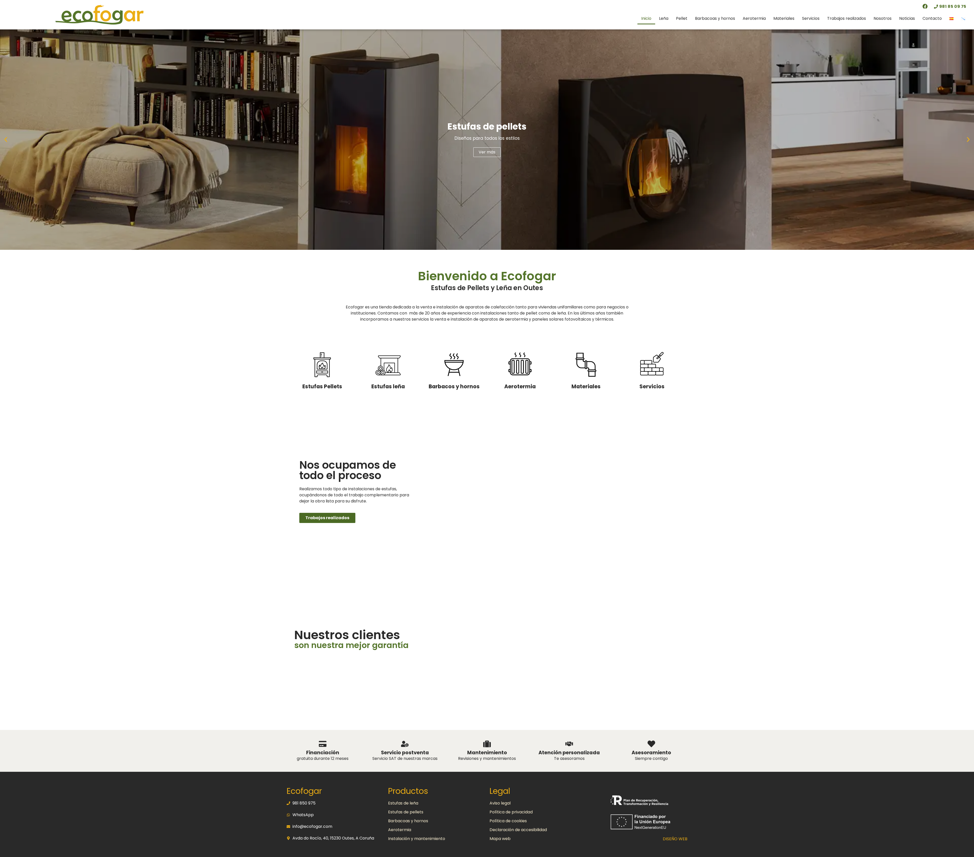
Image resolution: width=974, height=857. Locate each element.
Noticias (907, 18)
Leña (663, 18)
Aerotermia (754, 18)
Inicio (646, 18)
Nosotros (883, 18)
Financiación (322, 752)
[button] (6, 139)
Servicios (811, 18)
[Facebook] (925, 6)
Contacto (932, 18)
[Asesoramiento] (651, 744)
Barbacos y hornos (454, 386)
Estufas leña (388, 386)
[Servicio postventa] (405, 744)
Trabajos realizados (846, 18)
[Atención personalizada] (569, 744)
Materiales (783, 18)
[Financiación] (322, 744)
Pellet (681, 18)
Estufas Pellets (322, 386)
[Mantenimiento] (487, 744)
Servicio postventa (405, 752)
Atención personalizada (569, 752)
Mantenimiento (487, 752)
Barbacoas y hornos (715, 18)
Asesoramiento (651, 752)
